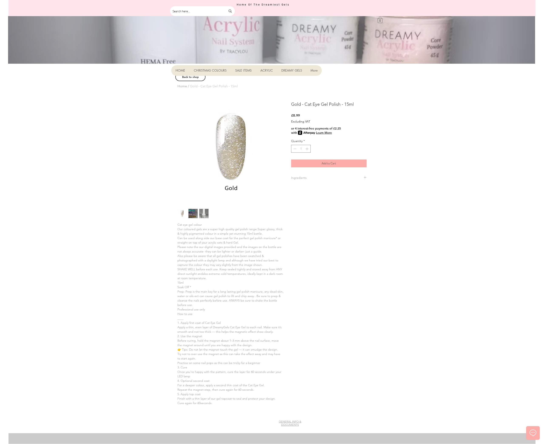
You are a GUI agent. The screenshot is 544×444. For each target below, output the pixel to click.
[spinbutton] (301, 148)
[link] (380, 20)
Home (182, 86)
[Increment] (307, 148)
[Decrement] (294, 148)
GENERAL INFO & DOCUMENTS (290, 423)
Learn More (324, 133)
